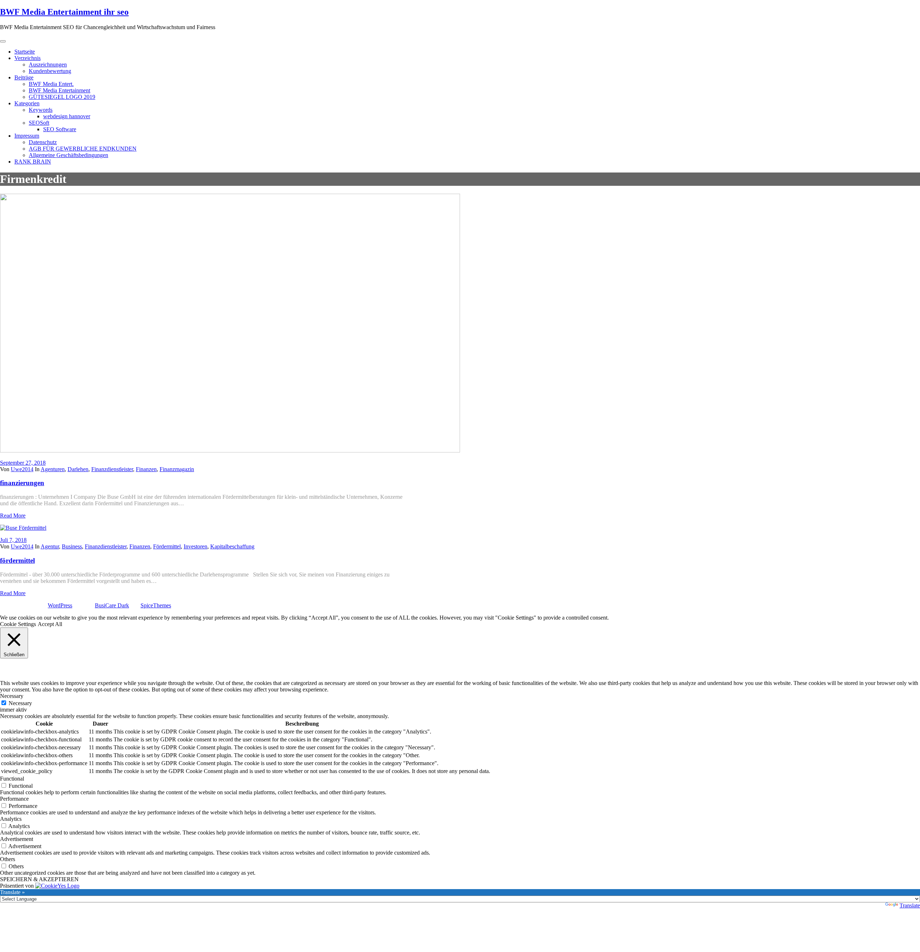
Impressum (26, 136)
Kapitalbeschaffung (232, 546)
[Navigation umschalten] (3, 41)
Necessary (20, 703)
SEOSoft (39, 123)
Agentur (50, 546)
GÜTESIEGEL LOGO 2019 (62, 97)
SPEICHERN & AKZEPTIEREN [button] (39, 879)
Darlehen (78, 469)
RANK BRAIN (32, 161)
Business (72, 546)
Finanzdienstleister (112, 469)
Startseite (24, 52)
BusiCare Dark (112, 605)
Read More (13, 515)
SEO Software (59, 129)
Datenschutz (43, 142)
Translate (910, 905)
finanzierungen (22, 483)
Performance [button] (14, 799)
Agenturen (53, 469)
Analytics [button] (11, 819)
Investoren (195, 546)
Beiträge (23, 77)
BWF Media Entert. (51, 84)
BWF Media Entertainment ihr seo (64, 12)
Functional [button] (12, 779)
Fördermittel (167, 546)
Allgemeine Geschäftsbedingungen (68, 155)
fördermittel (17, 560)
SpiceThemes (156, 605)
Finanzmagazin (177, 469)
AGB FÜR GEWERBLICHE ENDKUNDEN (83, 149)
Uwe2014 (22, 469)
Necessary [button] (11, 696)
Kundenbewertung (50, 71)
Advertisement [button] (16, 839)
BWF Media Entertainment (59, 90)
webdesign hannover (66, 116)
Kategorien (27, 103)
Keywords (40, 110)
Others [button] (7, 859)
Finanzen (146, 469)
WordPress (60, 605)
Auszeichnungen (48, 64)
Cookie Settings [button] (18, 624)
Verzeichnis (27, 58)
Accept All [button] (50, 624)
